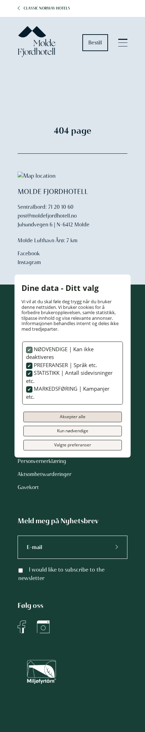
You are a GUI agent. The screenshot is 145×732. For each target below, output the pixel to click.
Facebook (29, 253)
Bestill (95, 42)
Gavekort (28, 487)
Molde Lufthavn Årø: (41, 240)
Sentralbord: (32, 207)
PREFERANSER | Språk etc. (64, 364)
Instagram (29, 262)
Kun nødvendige (72, 431)
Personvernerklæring (42, 461)
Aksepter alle (73, 417)
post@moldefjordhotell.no (47, 216)
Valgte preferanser (72, 445)
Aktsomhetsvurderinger (44, 474)
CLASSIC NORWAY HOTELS (47, 8)
